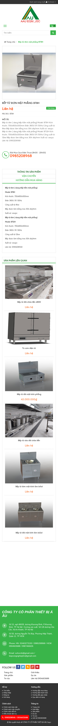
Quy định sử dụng (39, 697)
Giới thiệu (35, 672)
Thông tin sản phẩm (29, 172)
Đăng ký (6, 695)
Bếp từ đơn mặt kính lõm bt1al (29, 486)
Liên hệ (7, 109)
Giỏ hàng (7, 697)
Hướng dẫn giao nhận (40, 695)
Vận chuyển (29, 176)
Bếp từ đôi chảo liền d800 (29, 302)
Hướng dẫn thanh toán (40, 693)
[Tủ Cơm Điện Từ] (29, 328)
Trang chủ (10, 42)
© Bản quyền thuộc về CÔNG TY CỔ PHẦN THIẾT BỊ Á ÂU (27, 722)
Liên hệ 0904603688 (40, 678)
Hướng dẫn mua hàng (40, 690)
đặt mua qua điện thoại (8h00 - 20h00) (28, 154)
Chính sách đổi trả (10, 711)
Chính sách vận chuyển (12, 709)
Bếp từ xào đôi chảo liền (29, 440)
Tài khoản (51, 2)
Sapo (49, 722)
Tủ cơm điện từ (29, 348)
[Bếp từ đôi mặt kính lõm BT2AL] (29, 512)
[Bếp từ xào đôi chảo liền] (29, 420)
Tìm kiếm (7, 690)
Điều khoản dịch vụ (10, 714)
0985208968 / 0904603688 (16, 717)
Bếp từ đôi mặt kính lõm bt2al (29, 532)
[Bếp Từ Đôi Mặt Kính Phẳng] (29, 374)
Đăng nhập (7, 693)
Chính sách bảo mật (10, 707)
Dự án (33, 675)
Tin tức (7, 678)
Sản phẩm (8, 675)
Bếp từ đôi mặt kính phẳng (29, 394)
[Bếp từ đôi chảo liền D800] (29, 282)
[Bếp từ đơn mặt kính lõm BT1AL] (29, 466)
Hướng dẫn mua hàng (29, 180)
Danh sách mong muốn (37, 2)
